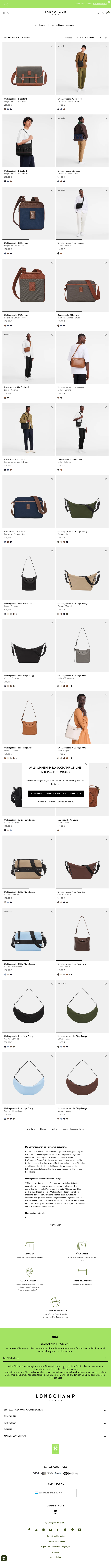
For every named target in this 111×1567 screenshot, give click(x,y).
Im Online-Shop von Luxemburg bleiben (56, 802)
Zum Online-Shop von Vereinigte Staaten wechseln (56, 794)
